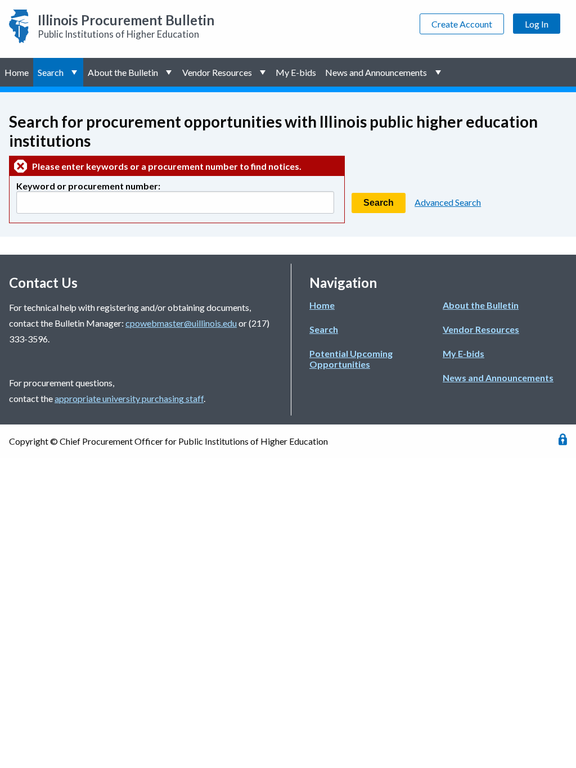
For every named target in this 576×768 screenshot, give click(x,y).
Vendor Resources (217, 72)
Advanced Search (448, 202)
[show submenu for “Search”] (75, 72)
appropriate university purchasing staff (129, 398)
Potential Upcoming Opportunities (351, 358)
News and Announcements (376, 72)
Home (16, 72)
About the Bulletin (123, 72)
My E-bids (296, 72)
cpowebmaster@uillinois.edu (181, 323)
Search (51, 72)
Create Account (461, 24)
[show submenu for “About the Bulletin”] (170, 72)
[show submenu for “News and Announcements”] (439, 72)
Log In (536, 24)
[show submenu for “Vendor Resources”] (264, 72)
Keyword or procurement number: (88, 185)
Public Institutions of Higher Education (126, 26)
